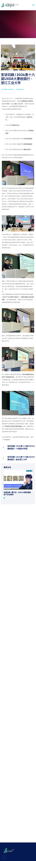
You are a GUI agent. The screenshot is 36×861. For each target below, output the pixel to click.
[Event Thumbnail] (18, 479)
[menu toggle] (33, 5)
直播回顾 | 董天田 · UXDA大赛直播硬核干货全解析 (17, 493)
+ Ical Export (20, 89)
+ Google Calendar (7, 89)
